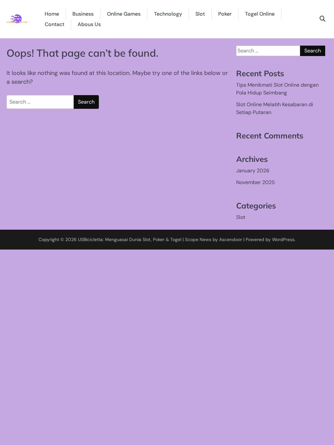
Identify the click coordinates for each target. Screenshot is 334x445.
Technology (168, 13)
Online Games (124, 13)
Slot (200, 13)
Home (52, 13)
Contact (54, 24)
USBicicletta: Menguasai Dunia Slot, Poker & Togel (129, 239)
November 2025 (255, 182)
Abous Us (89, 24)
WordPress (283, 239)
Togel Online (260, 13)
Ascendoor (230, 239)
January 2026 (252, 170)
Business (83, 13)
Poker (225, 13)
